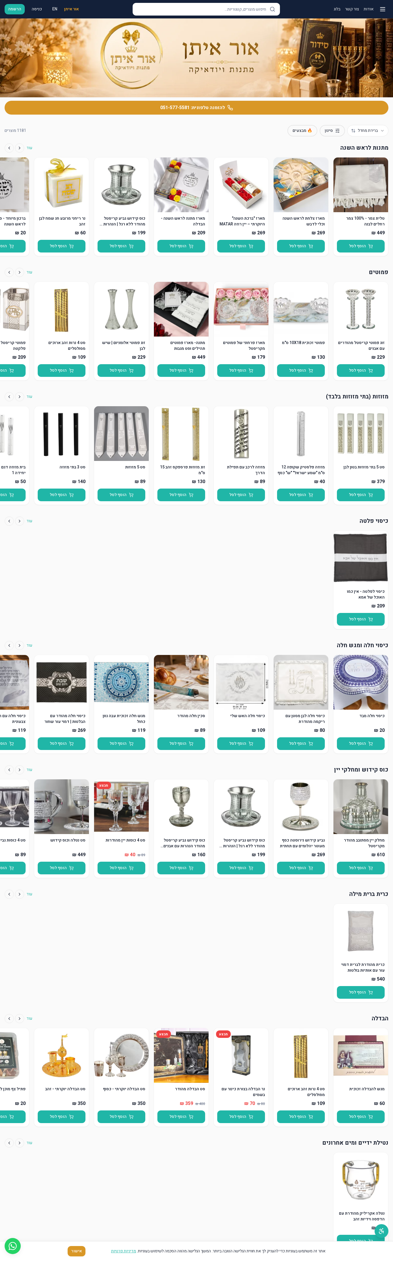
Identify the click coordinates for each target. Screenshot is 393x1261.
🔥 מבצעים (302, 131)
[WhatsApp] (13, 1246)
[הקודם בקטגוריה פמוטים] (19, 272)
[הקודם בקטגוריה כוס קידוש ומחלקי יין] (19, 769)
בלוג (337, 9)
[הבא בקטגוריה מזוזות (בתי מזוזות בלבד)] (9, 396)
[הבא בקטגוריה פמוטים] (9, 272)
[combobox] (367, 130)
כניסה (37, 9)
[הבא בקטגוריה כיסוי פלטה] (9, 521)
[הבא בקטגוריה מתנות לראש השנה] (9, 148)
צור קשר (352, 9)
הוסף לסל (357, 246)
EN (54, 9)
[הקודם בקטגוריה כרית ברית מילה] (19, 894)
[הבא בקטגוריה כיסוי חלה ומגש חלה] (9, 645)
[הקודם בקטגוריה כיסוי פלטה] (19, 521)
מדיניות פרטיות (123, 1251)
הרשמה (14, 9)
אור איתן (71, 9)
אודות (368, 9)
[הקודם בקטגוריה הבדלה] (19, 1018)
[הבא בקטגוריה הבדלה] (9, 1018)
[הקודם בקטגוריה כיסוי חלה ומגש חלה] (19, 645)
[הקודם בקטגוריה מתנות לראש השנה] (19, 148)
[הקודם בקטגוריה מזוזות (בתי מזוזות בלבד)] (19, 396)
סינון (329, 131)
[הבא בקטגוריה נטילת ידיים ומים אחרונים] (9, 1143)
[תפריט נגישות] (381, 1231)
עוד (29, 148)
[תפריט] (382, 9)
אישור (76, 1251)
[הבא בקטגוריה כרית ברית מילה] (9, 894)
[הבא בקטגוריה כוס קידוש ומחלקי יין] (9, 769)
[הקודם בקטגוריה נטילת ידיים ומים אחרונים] (19, 1143)
